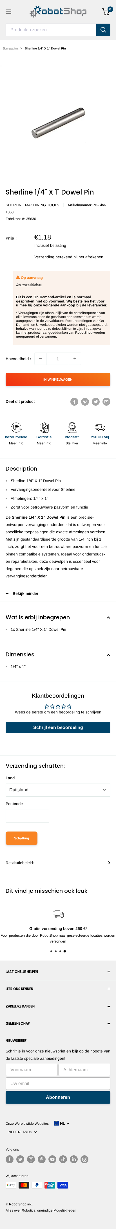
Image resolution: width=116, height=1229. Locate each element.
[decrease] (40, 359)
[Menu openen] (8, 12)
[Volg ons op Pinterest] (42, 1159)
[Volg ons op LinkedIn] (74, 1159)
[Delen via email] (106, 401)
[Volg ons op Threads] (84, 1159)
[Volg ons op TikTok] (63, 1159)
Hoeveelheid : (18, 358)
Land (10, 778)
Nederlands (21, 1132)
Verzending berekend (53, 257)
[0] (105, 11)
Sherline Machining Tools (32, 205)
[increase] (75, 359)
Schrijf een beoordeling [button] (58, 727)
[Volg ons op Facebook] (10, 1159)
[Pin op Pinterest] (85, 401)
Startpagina (10, 48)
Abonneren (58, 1097)
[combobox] (51, 30)
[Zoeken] (103, 30)
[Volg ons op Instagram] (31, 1159)
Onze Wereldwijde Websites (27, 1124)
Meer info (16, 443)
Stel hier (72, 443)
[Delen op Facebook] (74, 401)
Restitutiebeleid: (20, 862)
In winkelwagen (58, 379)
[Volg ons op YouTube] (52, 1159)
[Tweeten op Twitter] (96, 401)
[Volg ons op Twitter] (20, 1159)
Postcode (14, 803)
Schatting (21, 838)
